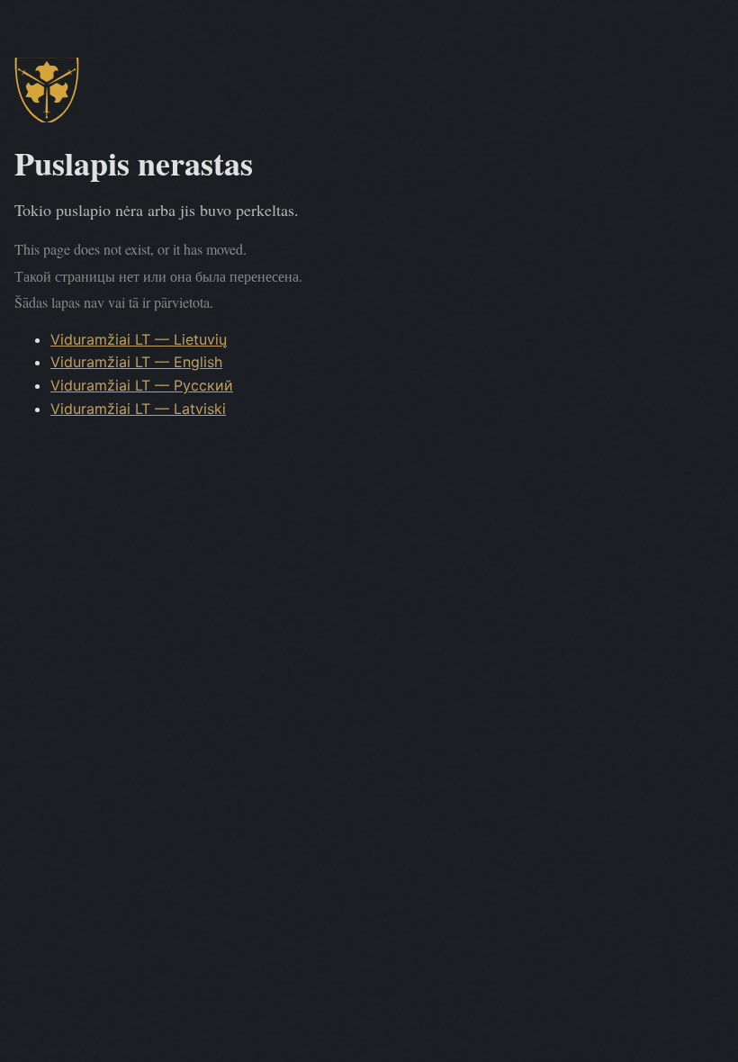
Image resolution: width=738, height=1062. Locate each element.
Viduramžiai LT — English (136, 362)
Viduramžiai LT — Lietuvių (138, 339)
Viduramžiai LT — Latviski (138, 409)
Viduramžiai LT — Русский (141, 385)
